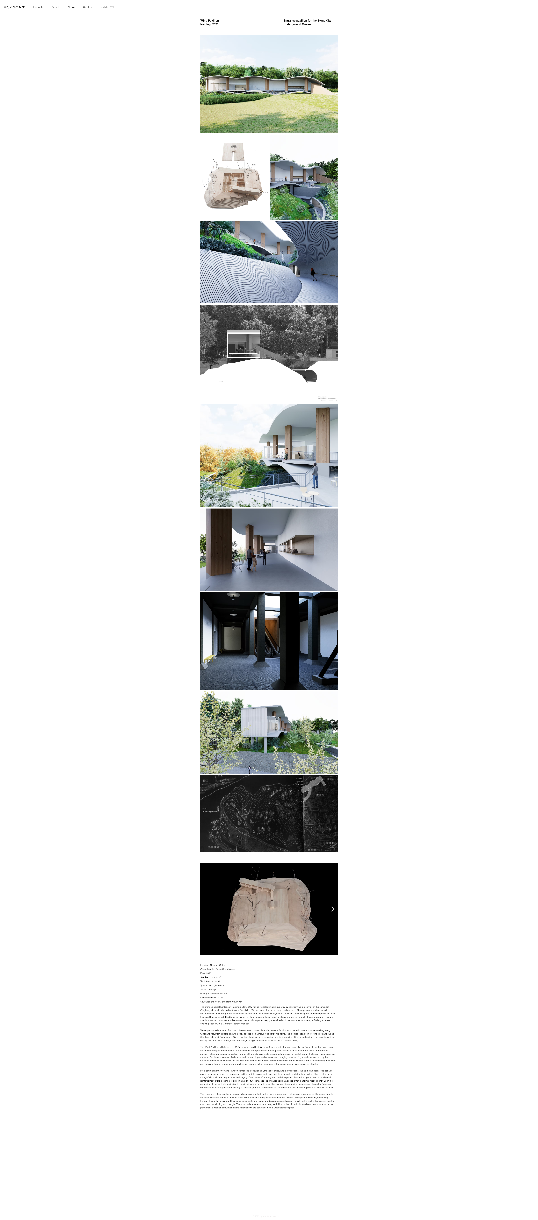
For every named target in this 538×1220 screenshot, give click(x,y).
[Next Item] (332, 909)
